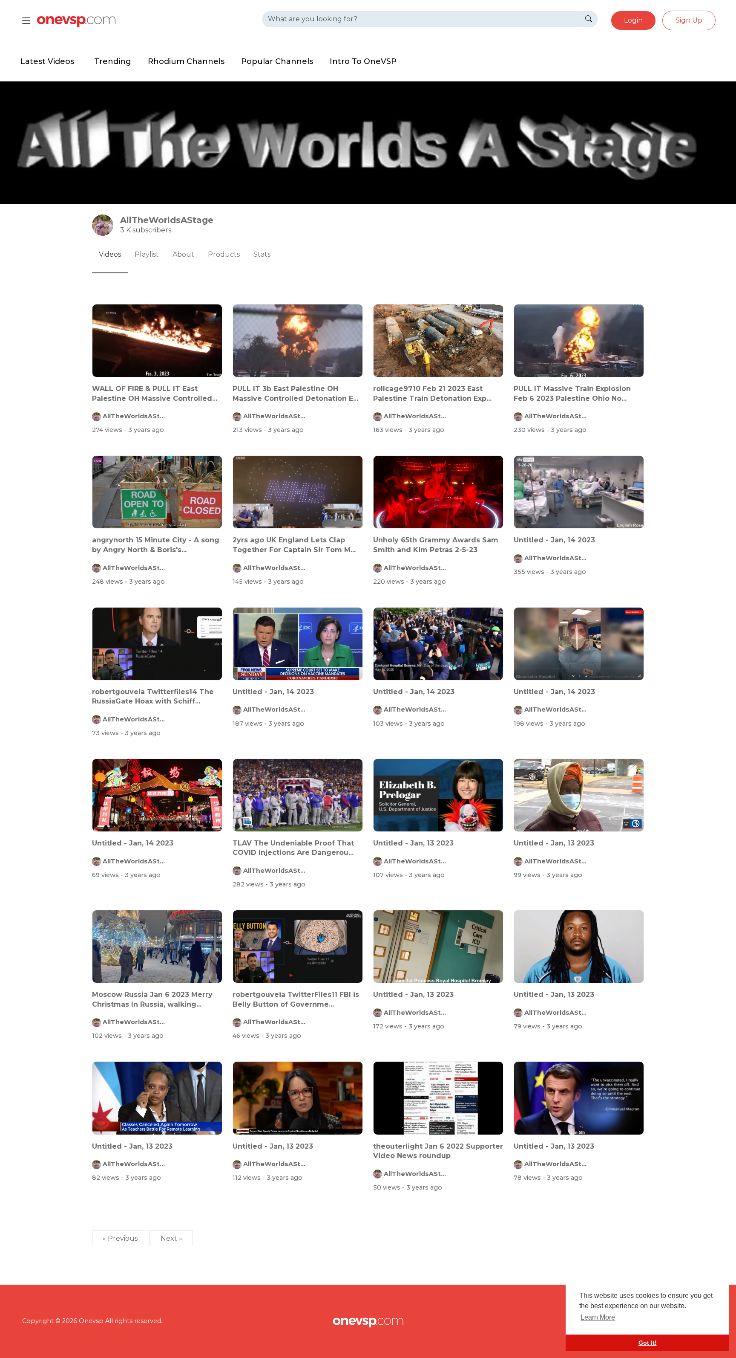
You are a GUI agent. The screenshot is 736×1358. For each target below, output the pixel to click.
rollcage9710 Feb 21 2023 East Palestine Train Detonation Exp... (432, 393)
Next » (171, 1238)
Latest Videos (47, 61)
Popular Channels (277, 61)
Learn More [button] (598, 1317)
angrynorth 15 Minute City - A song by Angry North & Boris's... (155, 544)
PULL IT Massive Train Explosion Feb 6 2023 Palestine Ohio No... (572, 393)
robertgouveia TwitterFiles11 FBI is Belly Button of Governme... (296, 999)
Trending (112, 61)
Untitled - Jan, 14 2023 (554, 540)
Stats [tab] (261, 254)
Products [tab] (224, 254)
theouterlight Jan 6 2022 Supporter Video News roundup (438, 1151)
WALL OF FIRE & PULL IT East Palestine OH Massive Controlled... (154, 393)
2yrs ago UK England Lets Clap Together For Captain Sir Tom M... (294, 544)
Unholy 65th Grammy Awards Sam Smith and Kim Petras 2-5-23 (435, 544)
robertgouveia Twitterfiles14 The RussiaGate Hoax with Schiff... (153, 696)
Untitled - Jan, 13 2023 (413, 843)
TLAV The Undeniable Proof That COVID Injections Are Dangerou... (293, 848)
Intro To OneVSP (363, 61)
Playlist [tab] (147, 254)
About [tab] (183, 254)
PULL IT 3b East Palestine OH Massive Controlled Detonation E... (295, 393)
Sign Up (689, 20)
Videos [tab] (110, 254)
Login (633, 20)
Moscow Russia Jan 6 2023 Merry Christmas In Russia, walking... (152, 999)
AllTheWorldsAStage (135, 416)
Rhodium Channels (186, 61)
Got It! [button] (647, 1342)
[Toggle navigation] (26, 20)
